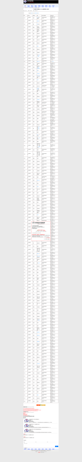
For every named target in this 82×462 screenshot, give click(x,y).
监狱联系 (36, 6)
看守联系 (32, 6)
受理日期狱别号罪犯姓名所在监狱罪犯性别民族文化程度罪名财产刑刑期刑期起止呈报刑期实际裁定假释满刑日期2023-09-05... (37, 427)
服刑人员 (32, 5)
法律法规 (39, 5)
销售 (39, 75)
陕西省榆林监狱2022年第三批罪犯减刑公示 (34, 419)
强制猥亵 (38, 341)
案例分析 (46, 6)
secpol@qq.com (32, 412)
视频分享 (46, 5)
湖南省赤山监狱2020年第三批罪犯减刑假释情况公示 (35, 429)
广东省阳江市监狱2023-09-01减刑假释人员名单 (34, 7)
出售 (37, 89)
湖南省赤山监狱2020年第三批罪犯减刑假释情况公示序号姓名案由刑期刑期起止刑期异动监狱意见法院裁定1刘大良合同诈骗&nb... (38, 432)
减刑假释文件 (26, 7)
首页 (25, 5)
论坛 (25, 6)
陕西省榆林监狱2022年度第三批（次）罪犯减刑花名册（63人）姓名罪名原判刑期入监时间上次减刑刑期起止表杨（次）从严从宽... (38, 422)
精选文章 (43, 5)
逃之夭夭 (26, 10)
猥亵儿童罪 (38, 180)
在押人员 (29, 5)
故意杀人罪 (38, 61)
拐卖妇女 (38, 253)
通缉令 (53, 6)
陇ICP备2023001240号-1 (44, 451)
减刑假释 (43, 6)
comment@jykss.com (28, 412)
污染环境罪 (38, 363)
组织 (38, 67)
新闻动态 (29, 6)
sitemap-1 (43, 452)
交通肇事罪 (38, 99)
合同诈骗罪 (38, 73)
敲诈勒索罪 (38, 68)
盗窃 (37, 70)
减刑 (53, 61)
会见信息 (39, 6)
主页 (23, 7)
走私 (37, 17)
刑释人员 (36, 5)
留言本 (50, 5)
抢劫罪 (38, 186)
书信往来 (50, 6)
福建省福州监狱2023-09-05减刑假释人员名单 (34, 424)
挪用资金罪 (38, 335)
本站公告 (53, 5)
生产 (37, 75)
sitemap (41, 452)
